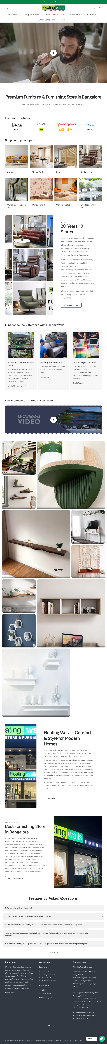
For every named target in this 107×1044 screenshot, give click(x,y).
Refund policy (59, 1040)
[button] (7, 8)
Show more (53, 952)
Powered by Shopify (48, 1040)
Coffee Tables (63, 205)
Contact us (51, 798)
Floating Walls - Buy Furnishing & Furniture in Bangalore (26, 1040)
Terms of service (79, 1040)
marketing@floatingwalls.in (86, 1015)
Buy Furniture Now (15, 878)
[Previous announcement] (6, 2)
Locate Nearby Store (15, 386)
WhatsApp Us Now (71, 305)
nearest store (74, 291)
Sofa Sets (46, 972)
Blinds (59, 172)
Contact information (91, 1040)
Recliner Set (47, 977)
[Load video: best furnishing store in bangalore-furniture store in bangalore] (53, 53)
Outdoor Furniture (90, 205)
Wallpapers (37, 205)
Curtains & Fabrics (16, 205)
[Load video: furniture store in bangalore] (53, 420)
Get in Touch (78, 383)
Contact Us (44, 377)
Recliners (85, 172)
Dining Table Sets (48, 975)
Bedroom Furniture (49, 980)
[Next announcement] (101, 2)
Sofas (10, 172)
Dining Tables (38, 172)
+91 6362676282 (82, 1018)
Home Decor (47, 993)
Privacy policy (69, 1040)
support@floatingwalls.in (85, 1012)
